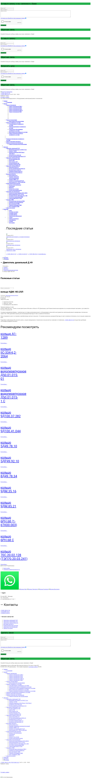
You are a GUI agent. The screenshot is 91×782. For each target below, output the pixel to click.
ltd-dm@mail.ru (42, 254)
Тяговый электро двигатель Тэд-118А (18, 195)
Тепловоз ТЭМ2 (10, 199)
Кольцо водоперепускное (15, 190)
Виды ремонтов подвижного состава (18, 132)
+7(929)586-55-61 (5, 611)
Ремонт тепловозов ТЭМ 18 (15, 110)
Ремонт (5, 103)
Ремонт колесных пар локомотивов (18, 144)
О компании (9, 102)
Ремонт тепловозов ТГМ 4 (15, 107)
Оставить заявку (5, 97)
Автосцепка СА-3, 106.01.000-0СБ (17, 182)
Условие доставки (13, 212)
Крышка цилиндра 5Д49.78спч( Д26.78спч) (20, 703)
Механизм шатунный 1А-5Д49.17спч (18, 149)
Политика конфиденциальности (11, 569)
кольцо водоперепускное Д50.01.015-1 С (13, 395)
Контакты (5, 257)
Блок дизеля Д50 (13, 161)
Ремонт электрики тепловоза (13, 141)
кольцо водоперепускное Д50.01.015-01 (13, 373)
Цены (10, 210)
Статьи (10, 217)
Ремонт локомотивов (11, 120)
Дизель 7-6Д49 (13, 151)
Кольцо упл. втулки (14, 189)
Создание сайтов (33, 667)
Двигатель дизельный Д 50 (13, 157)
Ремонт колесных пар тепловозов (14, 143)
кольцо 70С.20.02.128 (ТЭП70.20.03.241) (14, 555)
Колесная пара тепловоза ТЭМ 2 (17, 201)
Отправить (3, 25)
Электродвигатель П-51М (15, 198)
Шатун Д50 (11, 160)
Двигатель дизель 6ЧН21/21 (13, 166)
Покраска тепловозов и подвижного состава (18, 692)
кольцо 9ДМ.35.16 (8, 489)
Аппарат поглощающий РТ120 (16, 180)
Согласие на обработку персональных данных (13, 18)
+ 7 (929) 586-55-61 (33, 254)
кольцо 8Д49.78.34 (9, 474)
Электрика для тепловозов (13, 191)
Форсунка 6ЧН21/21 (14, 167)
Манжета (11, 187)
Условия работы (13, 214)
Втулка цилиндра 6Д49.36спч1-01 (17, 156)
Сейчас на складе (10, 207)
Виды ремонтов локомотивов (16, 121)
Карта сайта (6, 568)
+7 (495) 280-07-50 (11, 254)
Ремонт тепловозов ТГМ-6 (15, 109)
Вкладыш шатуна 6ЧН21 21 (15, 172)
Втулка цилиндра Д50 (14, 159)
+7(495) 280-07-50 (5, 93)
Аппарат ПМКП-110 (13, 179)
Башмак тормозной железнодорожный (19, 726)
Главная (5, 101)
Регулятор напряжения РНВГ (16, 197)
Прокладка (12, 186)
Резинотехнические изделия (13, 183)
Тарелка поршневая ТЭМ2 (15, 205)
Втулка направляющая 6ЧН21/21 (17, 168)
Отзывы (11, 221)
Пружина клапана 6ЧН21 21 (15, 171)
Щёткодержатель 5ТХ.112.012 (16, 194)
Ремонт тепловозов (11, 105)
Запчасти (5, 147)
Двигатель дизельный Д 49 (13, 148)
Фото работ (12, 222)
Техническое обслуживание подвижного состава (22, 688)
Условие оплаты (13, 213)
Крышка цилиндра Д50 (14, 164)
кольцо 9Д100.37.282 (11, 414)
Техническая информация (15, 216)
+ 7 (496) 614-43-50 (22, 254)
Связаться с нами (10, 250)
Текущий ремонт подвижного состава (19, 685)
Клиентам (5, 209)
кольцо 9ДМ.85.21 (8, 504)
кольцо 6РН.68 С (7, 538)
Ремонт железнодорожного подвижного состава (22, 691)
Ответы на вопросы (14, 218)
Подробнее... (4, 343)
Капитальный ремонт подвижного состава (20, 687)
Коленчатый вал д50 (14, 163)
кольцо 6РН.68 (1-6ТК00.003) (9, 521)
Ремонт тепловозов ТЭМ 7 (15, 111)
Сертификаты (12, 220)
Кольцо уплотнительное (15, 184)
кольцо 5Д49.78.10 (9, 444)
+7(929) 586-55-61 (5, 94)
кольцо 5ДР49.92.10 (10, 459)
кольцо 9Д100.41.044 (11, 429)
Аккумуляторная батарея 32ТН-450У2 (18, 193)
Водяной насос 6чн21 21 (15, 170)
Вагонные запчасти (11, 174)
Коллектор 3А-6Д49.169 (15, 155)
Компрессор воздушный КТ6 (16, 202)
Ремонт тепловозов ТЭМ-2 (15, 106)
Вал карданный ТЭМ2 (14, 203)
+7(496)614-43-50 (5, 613)
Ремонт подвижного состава (13, 122)
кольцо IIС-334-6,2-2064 (8, 352)
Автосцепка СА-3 (13, 175)
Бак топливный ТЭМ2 (14, 206)
